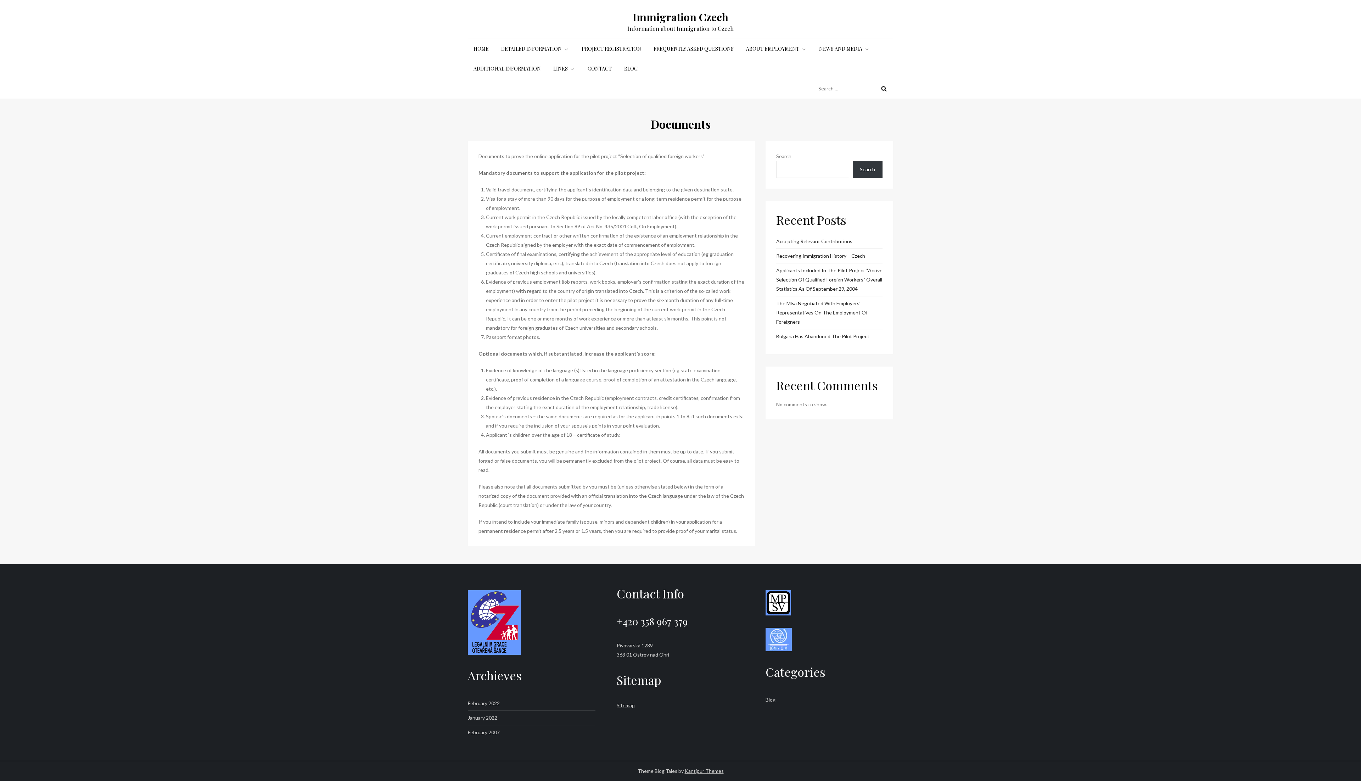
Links (560, 68)
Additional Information (507, 68)
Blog (631, 68)
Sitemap (626, 705)
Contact (600, 68)
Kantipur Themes (704, 771)
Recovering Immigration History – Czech (820, 256)
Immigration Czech (680, 17)
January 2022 (482, 718)
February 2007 (484, 732)
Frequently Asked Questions (694, 48)
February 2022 (484, 703)
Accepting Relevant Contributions (814, 241)
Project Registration (611, 48)
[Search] (884, 89)
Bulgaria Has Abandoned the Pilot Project (822, 336)
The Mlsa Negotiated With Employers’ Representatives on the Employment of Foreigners (822, 312)
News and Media (840, 48)
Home (481, 48)
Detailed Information (531, 48)
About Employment (772, 48)
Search (783, 156)
